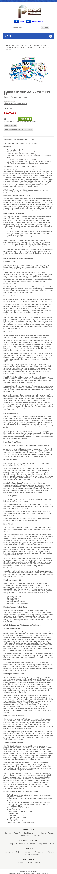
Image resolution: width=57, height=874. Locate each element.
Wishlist (51, 852)
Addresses (28, 852)
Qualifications (24, 835)
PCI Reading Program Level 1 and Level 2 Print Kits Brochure (29, 161)
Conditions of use (30, 833)
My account (9, 852)
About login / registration (31, 854)
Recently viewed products (25, 844)
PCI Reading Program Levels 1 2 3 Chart (21, 159)
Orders (18, 852)
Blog (11, 844)
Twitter (29, 863)
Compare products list (46, 844)
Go (6, 844)
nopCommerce (32, 871)
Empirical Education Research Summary (21, 154)
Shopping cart (40, 852)
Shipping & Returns (47, 833)
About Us (17, 833)
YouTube (38, 863)
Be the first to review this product (15, 104)
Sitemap (8, 833)
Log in (22, 21)
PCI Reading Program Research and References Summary (28, 152)
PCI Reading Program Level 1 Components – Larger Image (28, 163)
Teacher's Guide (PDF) (15, 150)
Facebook (20, 863)
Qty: (5, 119)
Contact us (36, 835)
